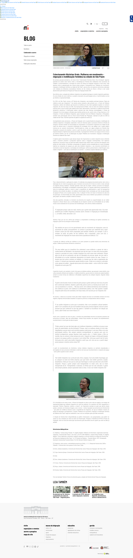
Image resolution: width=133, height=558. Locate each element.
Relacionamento (50, 539)
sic (79, 546)
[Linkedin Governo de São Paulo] (8, 9)
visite (76, 31)
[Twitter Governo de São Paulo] (7, 12)
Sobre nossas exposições (30, 60)
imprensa (101, 28)
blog (107, 28)
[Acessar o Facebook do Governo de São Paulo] (10, 17)
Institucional (49, 530)
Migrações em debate (29, 56)
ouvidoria (62, 546)
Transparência (93, 532)
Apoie (47, 532)
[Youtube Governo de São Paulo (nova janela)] (59, 2)
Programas (70, 528)
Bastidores (26, 49)
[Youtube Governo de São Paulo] (8, 14)
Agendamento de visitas (74, 530)
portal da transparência (71, 546)
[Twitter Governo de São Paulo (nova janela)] (74, 2)
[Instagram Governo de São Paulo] (90, 2)
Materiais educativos (73, 532)
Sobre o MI (48, 528)
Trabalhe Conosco (94, 530)
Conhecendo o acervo (30, 52)
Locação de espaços (51, 535)
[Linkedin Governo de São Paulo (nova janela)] (28, 2)
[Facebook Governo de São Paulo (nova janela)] (107, 2)
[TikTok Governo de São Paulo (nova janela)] (43, 2)
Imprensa (48, 537)
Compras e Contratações (96, 528)
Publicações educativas (30, 63)
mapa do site (28, 534)
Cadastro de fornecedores (96, 535)
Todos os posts (28, 45)
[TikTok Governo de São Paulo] (7, 11)
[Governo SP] (4, 0)
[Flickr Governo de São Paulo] (7, 7)
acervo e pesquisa (102, 31)
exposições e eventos (87, 31)
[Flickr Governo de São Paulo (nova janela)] (13, 2)
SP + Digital (2, 2)
